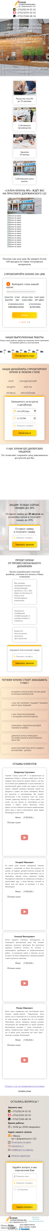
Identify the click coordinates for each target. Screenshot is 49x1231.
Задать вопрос (24, 1206)
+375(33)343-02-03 (26, 12)
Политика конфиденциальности (36, 1220)
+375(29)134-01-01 (26, 9)
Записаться (24, 432)
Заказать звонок (24, 544)
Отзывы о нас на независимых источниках (24, 1086)
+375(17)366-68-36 (26, 16)
